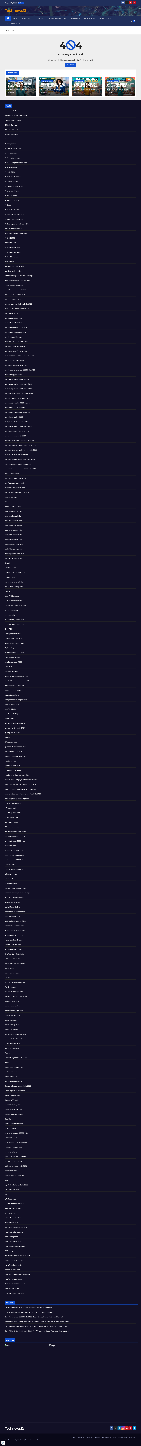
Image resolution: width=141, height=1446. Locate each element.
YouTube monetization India (15, 1284)
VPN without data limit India (15, 1218)
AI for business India (12, 158)
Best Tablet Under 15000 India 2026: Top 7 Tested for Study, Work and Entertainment (37, 1331)
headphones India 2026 (13, 751)
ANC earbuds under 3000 (14, 229)
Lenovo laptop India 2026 (14, 869)
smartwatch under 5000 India (16, 1142)
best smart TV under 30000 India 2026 (19, 441)
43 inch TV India (11, 125)
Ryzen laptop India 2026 (14, 1081)
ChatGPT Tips (10, 577)
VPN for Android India (13, 1208)
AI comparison (10, 144)
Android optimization (12, 247)
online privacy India (12, 973)
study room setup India (13, 1161)
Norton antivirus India (13, 945)
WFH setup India (11, 1251)
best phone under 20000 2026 (16, 422)
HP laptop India (10, 808)
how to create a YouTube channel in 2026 (20, 784)
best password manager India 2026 (18, 412)
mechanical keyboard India (15, 912)
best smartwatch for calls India (16, 455)
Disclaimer (75, 18)
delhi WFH (9, 629)
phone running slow (12, 1006)
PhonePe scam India (12, 1015)
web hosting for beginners (14, 1232)
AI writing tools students (14, 219)
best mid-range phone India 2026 (17, 398)
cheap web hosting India (14, 587)
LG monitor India (11, 874)
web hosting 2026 (11, 1223)
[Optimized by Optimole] (3, 1443)
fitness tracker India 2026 (14, 686)
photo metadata (10, 1020)
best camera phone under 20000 (17, 342)
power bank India (11, 1029)
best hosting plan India (13, 375)
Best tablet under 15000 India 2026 (18, 464)
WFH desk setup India (13, 1241)
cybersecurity (10, 615)
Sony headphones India (13, 1147)
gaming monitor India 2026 (15, 728)
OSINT (7, 978)
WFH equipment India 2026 (15, 1246)
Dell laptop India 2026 (13, 634)
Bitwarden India (10, 502)
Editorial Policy (14, 23)
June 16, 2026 (48, 89)
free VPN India (10, 709)
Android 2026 (10, 238)
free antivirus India (12, 695)
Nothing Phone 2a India (13, 949)
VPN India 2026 (10, 1213)
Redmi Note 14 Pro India (14, 1067)
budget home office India (14, 544)
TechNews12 (39, 18)
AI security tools (11, 196)
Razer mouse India (12, 1048)
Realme (7, 1053)
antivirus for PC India (13, 271)
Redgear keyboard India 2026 (16, 1058)
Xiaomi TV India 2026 (13, 1270)
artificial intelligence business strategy (19, 276)
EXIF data (8, 667)
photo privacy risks (12, 1025)
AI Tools (8, 205)
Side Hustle (9, 1119)
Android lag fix (10, 243)
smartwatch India (11, 1138)
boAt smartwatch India (13, 530)
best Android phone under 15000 (17, 309)
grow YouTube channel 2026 (15, 747)
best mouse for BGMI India (15, 408)
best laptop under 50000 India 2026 (18, 389)
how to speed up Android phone (17, 799)
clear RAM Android (12, 596)
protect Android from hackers (16, 1039)
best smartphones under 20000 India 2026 (21, 450)
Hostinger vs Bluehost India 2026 (17, 775)
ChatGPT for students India (15, 572)
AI (5, 139)
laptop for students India (14, 850)
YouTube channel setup (14, 1279)
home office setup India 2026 (16, 756)
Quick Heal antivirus (12, 1044)
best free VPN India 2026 (14, 360)
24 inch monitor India (13, 120)
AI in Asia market (11, 167)
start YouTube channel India (15, 1157)
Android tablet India (12, 257)
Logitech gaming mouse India (15, 888)
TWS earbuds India (12, 1190)
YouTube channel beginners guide (17, 1274)
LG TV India (9, 879)
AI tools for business (12, 210)
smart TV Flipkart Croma (14, 1124)
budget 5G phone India (13, 535)
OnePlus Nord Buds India (14, 954)
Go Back (70, 65)
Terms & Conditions (57, 18)
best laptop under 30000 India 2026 (18, 384)
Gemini (7, 737)
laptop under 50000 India (14, 860)
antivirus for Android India (14, 266)
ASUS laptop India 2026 (14, 285)
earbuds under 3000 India (14, 653)
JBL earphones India (12, 827)
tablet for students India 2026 (16, 1166)
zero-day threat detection (14, 1293)
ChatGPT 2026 (10, 568)
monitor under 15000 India (15, 930)
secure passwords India (13, 1109)
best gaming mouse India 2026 (16, 365)
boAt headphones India (13, 521)
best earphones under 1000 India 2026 (19, 356)
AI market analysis (12, 181)
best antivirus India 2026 (14, 323)
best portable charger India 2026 (17, 431)
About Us (26, 18)
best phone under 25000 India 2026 (18, 426)
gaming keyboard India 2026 (15, 723)
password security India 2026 (16, 996)
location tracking (11, 883)
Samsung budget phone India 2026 (18, 1086)
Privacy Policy (105, 18)
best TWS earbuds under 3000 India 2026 (20, 469)
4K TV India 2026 (11, 130)
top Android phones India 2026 (16, 1185)
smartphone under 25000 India (16, 1133)
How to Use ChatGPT (13, 803)
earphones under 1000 (13, 662)
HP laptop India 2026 (13, 813)
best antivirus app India (13, 318)
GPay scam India (11, 742)
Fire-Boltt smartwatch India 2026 (17, 681)
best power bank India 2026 (15, 436)
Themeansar (41, 1440)
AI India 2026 (10, 172)
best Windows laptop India (14, 483)
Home (15, 18)
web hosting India (11, 1237)
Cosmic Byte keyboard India (15, 605)
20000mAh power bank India (16, 116)
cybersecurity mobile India (14, 620)
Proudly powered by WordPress (14, 1440)
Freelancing (9, 718)
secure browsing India (13, 1105)
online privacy (10, 968)
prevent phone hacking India (15, 1034)
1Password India (11, 111)
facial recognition (11, 671)
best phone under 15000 (14, 417)
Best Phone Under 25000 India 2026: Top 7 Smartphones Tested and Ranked (34, 1317)
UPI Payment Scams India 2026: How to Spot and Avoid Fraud (20, 86)
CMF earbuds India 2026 (14, 601)
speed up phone (11, 1152)
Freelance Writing (11, 714)
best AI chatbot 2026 (13, 299)
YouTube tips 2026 (12, 1288)
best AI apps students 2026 (15, 295)
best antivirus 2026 (12, 313)
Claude (7, 591)
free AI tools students (13, 690)
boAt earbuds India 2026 (14, 511)
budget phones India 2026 (14, 554)
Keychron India (10, 846)
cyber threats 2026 (12, 610)
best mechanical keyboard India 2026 (19, 393)
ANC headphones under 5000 (16, 233)
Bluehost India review (13, 507)
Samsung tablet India (12, 1095)
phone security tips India (14, 1011)
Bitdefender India (11, 497)
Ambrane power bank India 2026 (17, 224)
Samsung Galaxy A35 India (15, 1091)
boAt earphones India (13, 516)
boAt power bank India (13, 525)
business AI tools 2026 (13, 558)
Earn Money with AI (12, 657)
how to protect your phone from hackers (20, 789)
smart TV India (10, 1128)
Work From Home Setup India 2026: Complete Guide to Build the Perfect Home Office (37, 1322)
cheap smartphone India (14, 582)
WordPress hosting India (14, 1260)
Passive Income (10, 987)
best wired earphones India (15, 488)
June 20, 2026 (15, 89)
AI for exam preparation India (16, 163)
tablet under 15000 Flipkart (15, 1175)
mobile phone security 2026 (15, 921)
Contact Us (89, 18)
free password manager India (16, 700)
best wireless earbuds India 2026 (17, 492)
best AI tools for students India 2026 (18, 304)
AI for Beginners (11, 153)
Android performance (13, 252)
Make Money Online (12, 907)
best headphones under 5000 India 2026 (20, 370)
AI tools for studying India (14, 214)
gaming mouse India (12, 733)
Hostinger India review (13, 770)
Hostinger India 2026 (12, 766)
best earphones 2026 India (15, 346)
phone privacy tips (12, 1001)
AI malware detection (13, 177)
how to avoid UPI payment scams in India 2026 (22, 780)
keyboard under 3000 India (15, 836)
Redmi (7, 1062)
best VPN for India (12, 474)
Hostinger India (10, 761)
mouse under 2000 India (14, 935)
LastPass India (10, 865)
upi (6, 1194)
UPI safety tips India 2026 (14, 1204)
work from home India (13, 1265)
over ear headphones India (15, 982)
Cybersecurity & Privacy (16, 81)
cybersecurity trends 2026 (14, 624)
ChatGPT (8, 563)
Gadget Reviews (78, 81)
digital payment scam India (14, 643)
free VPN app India (12, 704)
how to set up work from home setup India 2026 (23, 794)
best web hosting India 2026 (15, 478)
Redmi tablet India (11, 1077)
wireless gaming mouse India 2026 (17, 1256)
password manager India (14, 992)
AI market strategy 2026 (14, 186)
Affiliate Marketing (11, 134)
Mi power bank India (12, 916)
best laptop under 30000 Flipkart (17, 379)
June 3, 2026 (80, 89)
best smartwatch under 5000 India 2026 (20, 459)
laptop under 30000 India (14, 855)
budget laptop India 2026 (14, 549)
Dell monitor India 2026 (13, 638)
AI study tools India (12, 200)
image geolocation (11, 817)
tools (6, 1180)
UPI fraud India (10, 1199)
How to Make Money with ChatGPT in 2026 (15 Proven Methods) (53, 86)
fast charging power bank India (16, 676)
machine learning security (14, 897)
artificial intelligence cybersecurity (17, 280)
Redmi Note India (11, 1072)
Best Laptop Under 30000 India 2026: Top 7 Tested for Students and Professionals (36, 1326)
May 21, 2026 (113, 89)
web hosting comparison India (16, 1227)
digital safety (9, 648)
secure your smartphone (14, 1114)
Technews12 (15, 10)
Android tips (9, 262)
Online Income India (12, 959)
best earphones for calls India (16, 351)
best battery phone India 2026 (16, 328)
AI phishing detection (12, 191)
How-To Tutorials (47, 81)
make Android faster (12, 902)
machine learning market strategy (17, 893)
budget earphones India (13, 539)
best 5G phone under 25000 (15, 290)
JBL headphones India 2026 (15, 832)
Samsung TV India (11, 1100)
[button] (131, 21)
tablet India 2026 (11, 1171)
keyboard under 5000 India (15, 841)
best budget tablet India (13, 337)
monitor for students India (14, 926)
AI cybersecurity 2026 (13, 148)
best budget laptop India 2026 (16, 332)
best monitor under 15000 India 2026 (18, 403)
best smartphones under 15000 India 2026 (20, 445)
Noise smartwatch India (13, 940)
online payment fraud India (15, 963)
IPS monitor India (11, 822)
